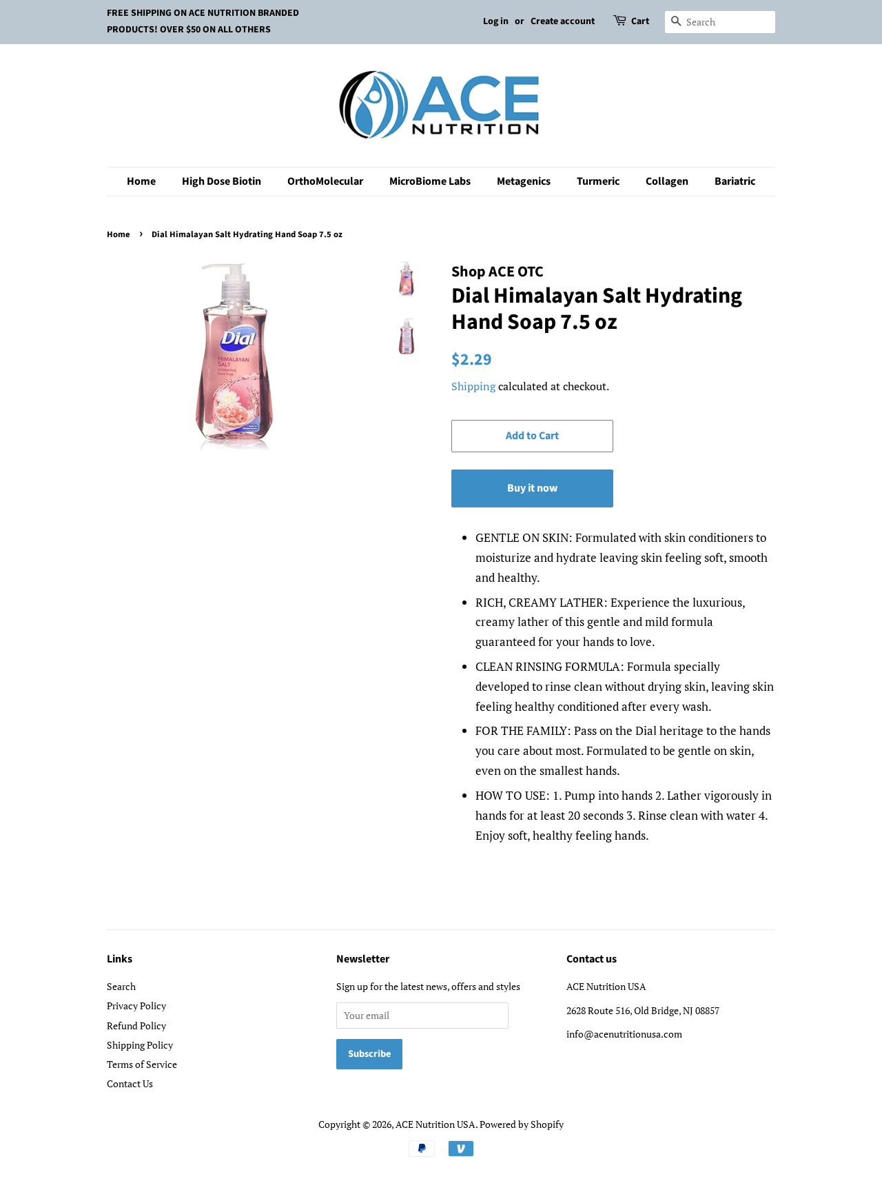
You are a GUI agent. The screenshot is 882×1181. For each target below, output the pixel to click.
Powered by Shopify (522, 1124)
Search (121, 986)
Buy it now (532, 488)
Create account (563, 21)
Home (141, 181)
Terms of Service (142, 1064)
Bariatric (735, 181)
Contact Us (130, 1083)
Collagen (667, 181)
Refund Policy (136, 1025)
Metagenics (524, 181)
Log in (496, 21)
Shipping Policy (140, 1044)
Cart (640, 21)
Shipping (473, 386)
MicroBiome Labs (430, 181)
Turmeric (598, 181)
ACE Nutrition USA (435, 1124)
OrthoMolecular (325, 181)
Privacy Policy (136, 1005)
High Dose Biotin (221, 181)
